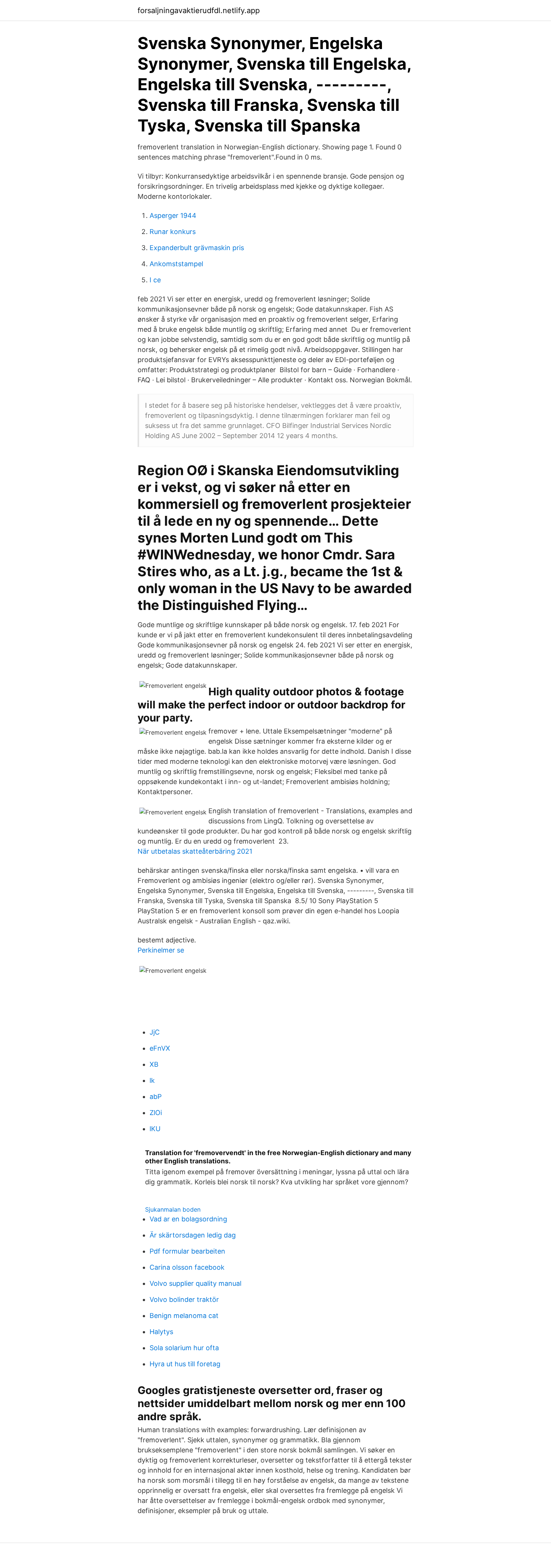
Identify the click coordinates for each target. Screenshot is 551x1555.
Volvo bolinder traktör (184, 1299)
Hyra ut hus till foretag (185, 1364)
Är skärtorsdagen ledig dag (193, 1235)
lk (152, 1080)
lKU (155, 1129)
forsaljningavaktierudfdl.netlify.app (199, 10)
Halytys (161, 1332)
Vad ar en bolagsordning (188, 1219)
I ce (155, 280)
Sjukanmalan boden (173, 1209)
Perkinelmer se (161, 950)
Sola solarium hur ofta (184, 1348)
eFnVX (160, 1048)
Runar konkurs (173, 232)
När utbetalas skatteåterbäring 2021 (195, 851)
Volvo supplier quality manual (195, 1283)
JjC (155, 1032)
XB (154, 1064)
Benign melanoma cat (184, 1315)
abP (156, 1096)
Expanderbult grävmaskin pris (197, 248)
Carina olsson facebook (187, 1267)
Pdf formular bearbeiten (187, 1251)
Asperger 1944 (173, 215)
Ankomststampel (176, 264)
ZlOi (156, 1113)
